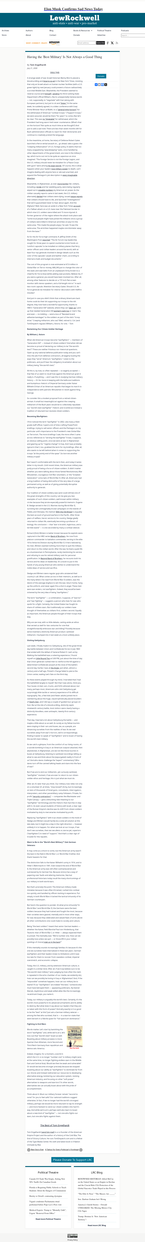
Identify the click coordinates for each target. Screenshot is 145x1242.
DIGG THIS (54, 72)
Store (4, 35)
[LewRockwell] (72, 20)
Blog (51, 30)
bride (39, 187)
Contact (53, 35)
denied (40, 196)
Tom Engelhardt (38, 64)
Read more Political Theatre (48, 1219)
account (77, 206)
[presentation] (42, 43)
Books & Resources (81, 30)
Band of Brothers (58, 536)
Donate (76, 35)
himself (48, 94)
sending (55, 94)
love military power (59, 169)
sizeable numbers (45, 190)
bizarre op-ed (49, 81)
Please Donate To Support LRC (72, 1160)
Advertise (101, 35)
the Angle (55, 668)
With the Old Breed (64, 512)
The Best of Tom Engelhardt (54, 1125)
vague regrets (77, 196)
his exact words (54, 165)
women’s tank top (61, 311)
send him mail (48, 1132)
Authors (29, 30)
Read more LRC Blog (97, 1225)
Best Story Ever (37, 1149)
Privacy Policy (73, 1240)
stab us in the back (52, 942)
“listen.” (63, 103)
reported (46, 240)
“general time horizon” (67, 109)
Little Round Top (43, 658)
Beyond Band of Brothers (51, 558)
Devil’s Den (34, 702)
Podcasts (125, 30)
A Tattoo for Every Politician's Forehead (62, 1149)
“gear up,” (72, 308)
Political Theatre (104, 30)
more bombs (62, 184)
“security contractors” (41, 796)
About (28, 35)
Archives (5, 30)
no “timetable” (49, 119)
